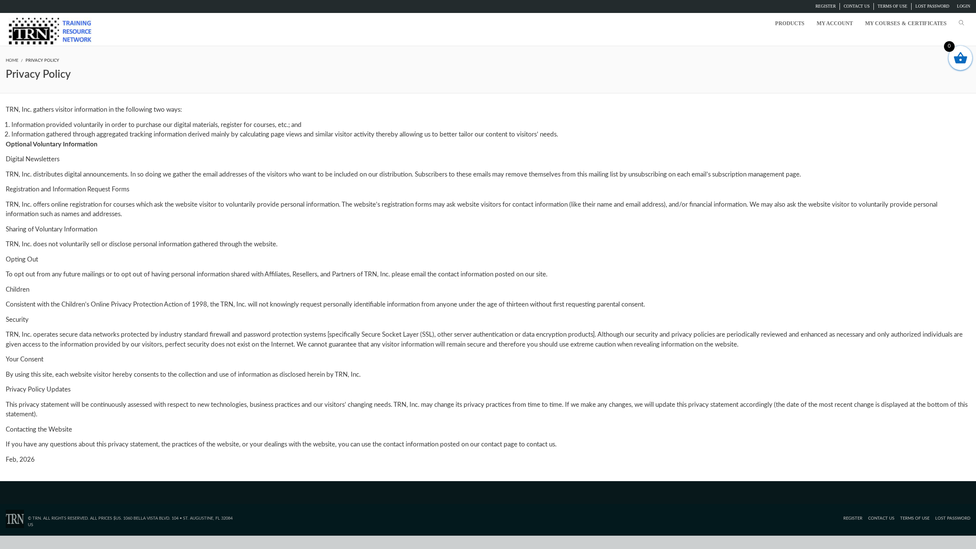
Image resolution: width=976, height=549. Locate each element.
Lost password (932, 6)
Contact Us (857, 6)
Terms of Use (892, 6)
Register (825, 6)
